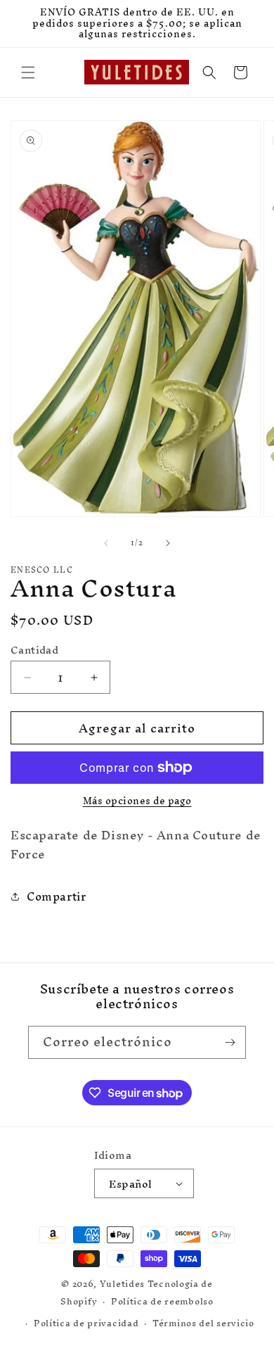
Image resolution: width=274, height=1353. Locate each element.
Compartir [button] (56, 896)
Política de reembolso (162, 1301)
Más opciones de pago (137, 801)
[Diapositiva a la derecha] (167, 543)
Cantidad (34, 650)
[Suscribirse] (229, 1042)
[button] (28, 72)
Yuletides (122, 1283)
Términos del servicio (203, 1323)
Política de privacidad (86, 1323)
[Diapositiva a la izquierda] (106, 543)
